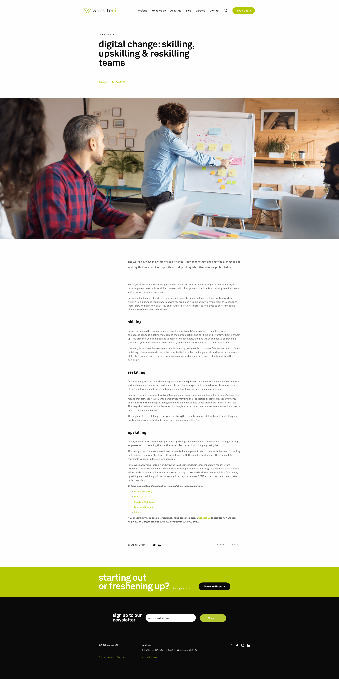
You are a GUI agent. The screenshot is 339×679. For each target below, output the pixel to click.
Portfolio (142, 10)
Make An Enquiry (214, 586)
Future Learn (140, 496)
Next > (234, 545)
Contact (214, 10)
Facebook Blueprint (143, 507)
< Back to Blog (107, 34)
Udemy (138, 512)
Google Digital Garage (144, 502)
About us (175, 10)
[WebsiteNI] (100, 10)
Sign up (213, 618)
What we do (159, 10)
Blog (188, 10)
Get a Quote (244, 10)
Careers (200, 10)
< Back (220, 545)
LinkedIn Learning (143, 491)
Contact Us (204, 518)
